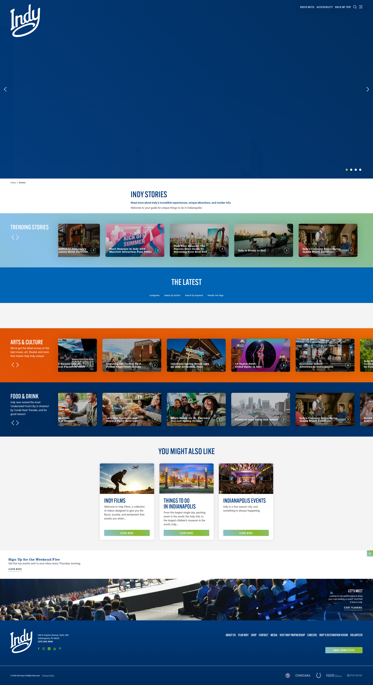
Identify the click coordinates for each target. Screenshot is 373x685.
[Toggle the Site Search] (355, 6)
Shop (253, 635)
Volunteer (356, 635)
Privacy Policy (48, 675)
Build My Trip (343, 7)
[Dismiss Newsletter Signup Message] (370, 553)
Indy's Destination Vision (333, 635)
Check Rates (307, 7)
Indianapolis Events (244, 500)
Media (274, 635)
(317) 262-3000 (45, 641)
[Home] (25, 20)
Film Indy (243, 635)
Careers (312, 635)
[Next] (367, 89)
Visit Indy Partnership (292, 635)
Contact (263, 635)
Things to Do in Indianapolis (180, 503)
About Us (231, 635)
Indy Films (114, 500)
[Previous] (5, 89)
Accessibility (325, 7)
